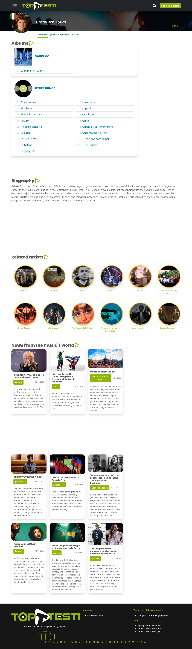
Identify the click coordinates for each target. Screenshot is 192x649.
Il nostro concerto (31, 126)
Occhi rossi (88, 114)
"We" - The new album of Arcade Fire (65, 478)
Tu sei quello (89, 145)
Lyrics (52, 34)
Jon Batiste (20, 481)
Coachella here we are (103, 371)
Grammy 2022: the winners (28, 476)
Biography (63, 34)
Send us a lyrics (170, 5)
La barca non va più (32, 70)
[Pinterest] (43, 636)
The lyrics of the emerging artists (153, 615)
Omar (85, 120)
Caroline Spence (100, 487)
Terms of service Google (149, 631)
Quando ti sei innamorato (97, 126)
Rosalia (95, 558)
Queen (18, 382)
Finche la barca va (31, 114)
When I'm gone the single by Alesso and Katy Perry (66, 547)
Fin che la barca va (32, 108)
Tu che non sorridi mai (95, 139)
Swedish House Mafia (100, 378)
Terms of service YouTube (149, 628)
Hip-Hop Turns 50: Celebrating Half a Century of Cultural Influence (63, 378)
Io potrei (26, 132)
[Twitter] (52, 636)
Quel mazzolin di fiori (94, 132)
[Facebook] (39, 636)
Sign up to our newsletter (149, 625)
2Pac (55, 386)
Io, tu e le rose (29, 139)
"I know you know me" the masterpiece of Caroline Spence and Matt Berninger (104, 479)
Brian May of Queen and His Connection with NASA (28, 376)
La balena (26, 145)
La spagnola (28, 151)
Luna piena (88, 102)
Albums (43, 34)
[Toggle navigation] (15, 5)
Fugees (18, 551)
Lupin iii (87, 108)
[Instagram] (48, 636)
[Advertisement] (161, 57)
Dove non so (28, 102)
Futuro (25, 120)
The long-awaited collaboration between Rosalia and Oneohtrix (103, 551)
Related (75, 34)
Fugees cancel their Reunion (24, 545)
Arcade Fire (59, 484)
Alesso (56, 552)
